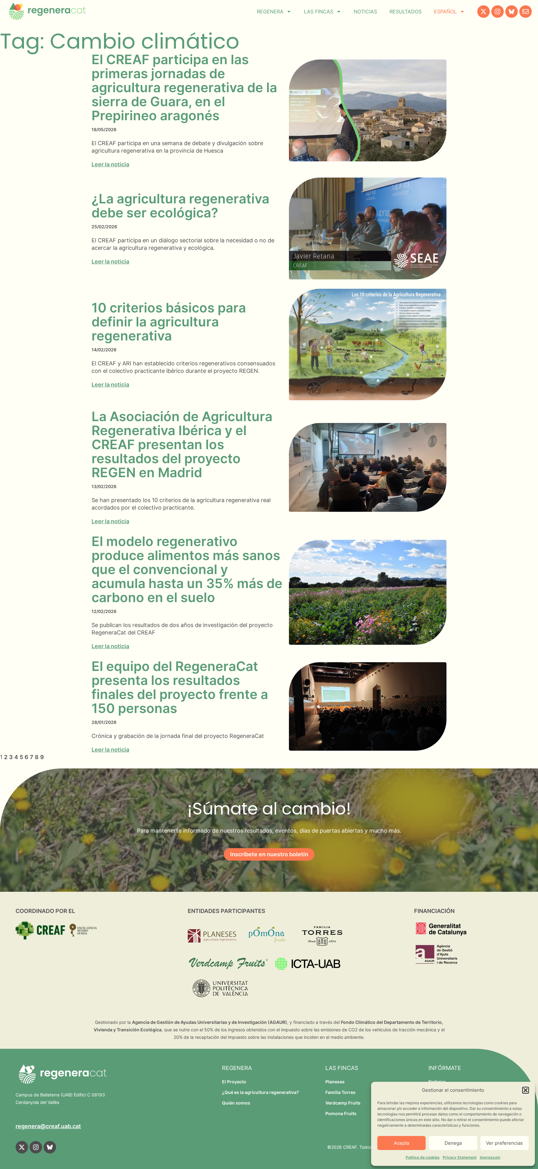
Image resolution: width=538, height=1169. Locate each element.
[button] (525, 1090)
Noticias (365, 11)
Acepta (401, 1143)
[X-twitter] (483, 11)
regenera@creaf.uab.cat (48, 1126)
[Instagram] (497, 11)
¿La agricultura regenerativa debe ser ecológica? (180, 206)
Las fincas (318, 11)
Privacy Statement (460, 1157)
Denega (453, 1143)
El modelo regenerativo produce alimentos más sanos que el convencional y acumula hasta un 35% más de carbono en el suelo (187, 569)
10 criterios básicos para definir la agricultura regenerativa (169, 322)
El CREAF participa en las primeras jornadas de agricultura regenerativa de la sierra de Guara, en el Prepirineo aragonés (184, 87)
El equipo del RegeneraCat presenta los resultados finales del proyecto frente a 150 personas (180, 687)
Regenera (270, 11)
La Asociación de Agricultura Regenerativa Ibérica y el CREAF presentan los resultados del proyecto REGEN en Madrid (182, 444)
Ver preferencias (504, 1143)
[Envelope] (525, 11)
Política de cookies (423, 1157)
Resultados (405, 11)
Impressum (490, 1157)
